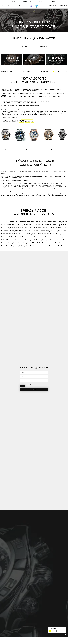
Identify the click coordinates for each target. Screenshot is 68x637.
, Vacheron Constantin (49, 246)
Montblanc (10, 240)
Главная (13, 1)
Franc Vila (53, 231)
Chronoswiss (40, 228)
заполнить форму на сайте (10, 117)
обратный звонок (19, 120)
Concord (49, 228)
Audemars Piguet (12, 225)
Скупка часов (34, 150)
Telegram (27, 121)
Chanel (32, 228)
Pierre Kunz (17, 243)
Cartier (26, 228)
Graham (38, 234)
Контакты (54, 1)
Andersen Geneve (33, 222)
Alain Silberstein (20, 222)
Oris (22, 240)
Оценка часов (27, 1)
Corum (55, 228)
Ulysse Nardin (30, 246)
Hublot (55, 234)
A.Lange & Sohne (7, 222)
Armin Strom (56, 222)
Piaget (10, 243)
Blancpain (47, 225)
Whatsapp (21, 121)
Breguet (59, 225)
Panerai (27, 240)
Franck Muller (44, 231)
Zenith (60, 246)
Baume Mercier (28, 225)
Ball (21, 225)
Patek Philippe (36, 240)
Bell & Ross (39, 225)
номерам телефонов (27, 119)
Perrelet (4, 243)
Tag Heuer (14, 246)
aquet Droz (33, 237)
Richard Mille (31, 243)
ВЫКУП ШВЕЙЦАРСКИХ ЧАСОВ (34, 38)
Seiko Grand (5, 246)
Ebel (16, 231)
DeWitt (12, 231)
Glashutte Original (28, 234)
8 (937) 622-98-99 (52, 5)
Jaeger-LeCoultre (21, 237)
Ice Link (7, 237)
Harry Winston (47, 234)
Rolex (39, 243)
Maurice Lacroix (56, 237)
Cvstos (60, 228)
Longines (41, 237)
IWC (12, 237)
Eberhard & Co (24, 231)
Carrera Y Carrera (16, 228)
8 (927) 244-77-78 (63, 5)
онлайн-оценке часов (13, 96)
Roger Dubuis (59, 243)
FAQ (40, 1)
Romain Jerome (48, 243)
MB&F (3, 240)
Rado (24, 243)
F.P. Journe (35, 231)
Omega (17, 240)
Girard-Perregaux (15, 234)
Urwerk (38, 246)
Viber (32, 121)
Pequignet (60, 240)
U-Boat (21, 246)
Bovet (54, 225)
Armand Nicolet (46, 222)
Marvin (47, 237)
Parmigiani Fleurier (49, 240)
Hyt (2, 237)
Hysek (61, 234)
